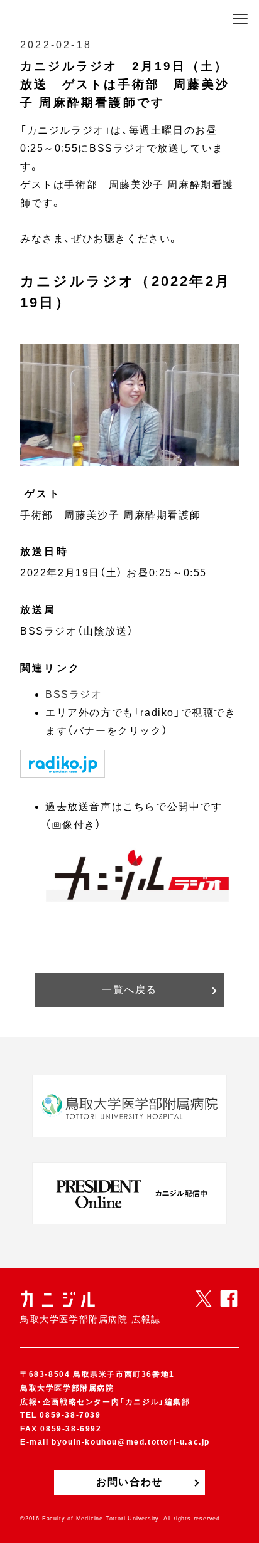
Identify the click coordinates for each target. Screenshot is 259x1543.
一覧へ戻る (129, 989)
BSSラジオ (73, 694)
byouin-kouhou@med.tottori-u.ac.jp (131, 1442)
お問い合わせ (129, 1482)
